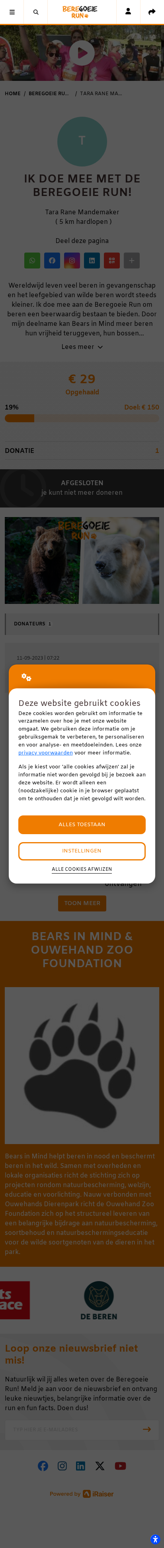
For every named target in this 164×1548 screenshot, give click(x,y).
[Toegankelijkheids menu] (155, 1539)
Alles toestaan (82, 824)
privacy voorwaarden (45, 753)
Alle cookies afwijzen (82, 869)
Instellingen (82, 851)
